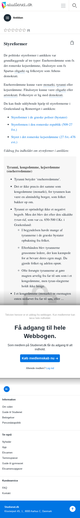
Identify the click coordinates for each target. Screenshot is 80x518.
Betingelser (8, 417)
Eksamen (7, 452)
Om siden (7, 406)
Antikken (18, 17)
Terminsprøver (10, 458)
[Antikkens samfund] (8, 389)
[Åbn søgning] (74, 6)
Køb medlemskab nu (38, 358)
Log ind (50, 368)
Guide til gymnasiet (12, 463)
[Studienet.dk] (26, 5)
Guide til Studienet (12, 412)
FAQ (4, 487)
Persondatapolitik (11, 422)
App (4, 447)
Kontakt (6, 493)
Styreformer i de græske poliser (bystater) (39, 117)
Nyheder (6, 441)
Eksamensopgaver (12, 468)
